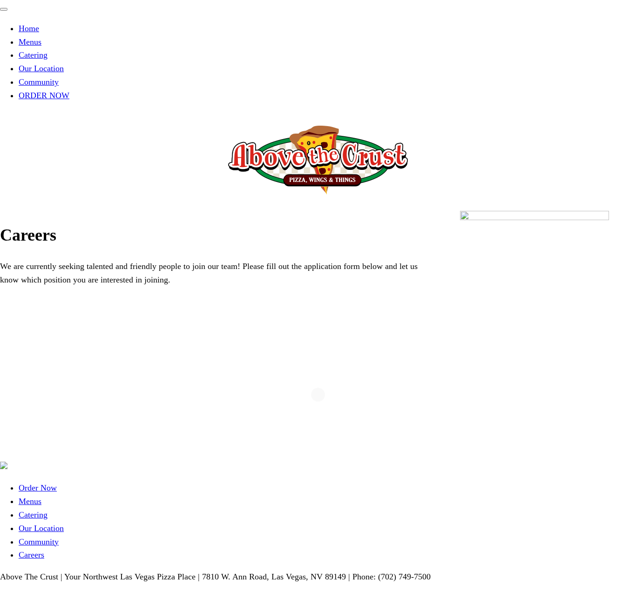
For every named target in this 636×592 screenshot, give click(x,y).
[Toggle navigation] (3, 9)
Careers (31, 554)
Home (29, 28)
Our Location (41, 68)
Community (39, 82)
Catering (33, 55)
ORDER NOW (44, 95)
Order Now (38, 487)
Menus (30, 42)
